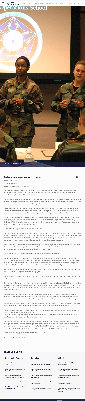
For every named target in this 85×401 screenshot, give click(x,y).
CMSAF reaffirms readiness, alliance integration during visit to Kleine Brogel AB (14, 376)
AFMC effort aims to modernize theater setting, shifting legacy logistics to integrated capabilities (69, 390)
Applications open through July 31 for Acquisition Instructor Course (66, 382)
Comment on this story (11, 333)
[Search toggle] (82, 3)
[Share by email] (80, 177)
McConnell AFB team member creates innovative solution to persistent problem (40, 363)
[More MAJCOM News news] (79, 358)
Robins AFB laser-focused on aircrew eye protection (41, 389)
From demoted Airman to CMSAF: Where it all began (15, 363)
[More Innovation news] (53, 358)
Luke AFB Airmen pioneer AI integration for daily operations (41, 370)
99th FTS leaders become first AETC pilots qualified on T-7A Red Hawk (68, 370)
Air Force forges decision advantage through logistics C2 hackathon (68, 376)
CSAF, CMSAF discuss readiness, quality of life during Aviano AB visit (16, 387)
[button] (2, 3)
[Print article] (76, 177)
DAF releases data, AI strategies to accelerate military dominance (42, 382)
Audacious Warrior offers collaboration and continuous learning (68, 363)
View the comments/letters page (15, 337)
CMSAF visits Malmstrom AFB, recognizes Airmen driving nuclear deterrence (15, 370)
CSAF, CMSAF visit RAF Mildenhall (13, 382)
